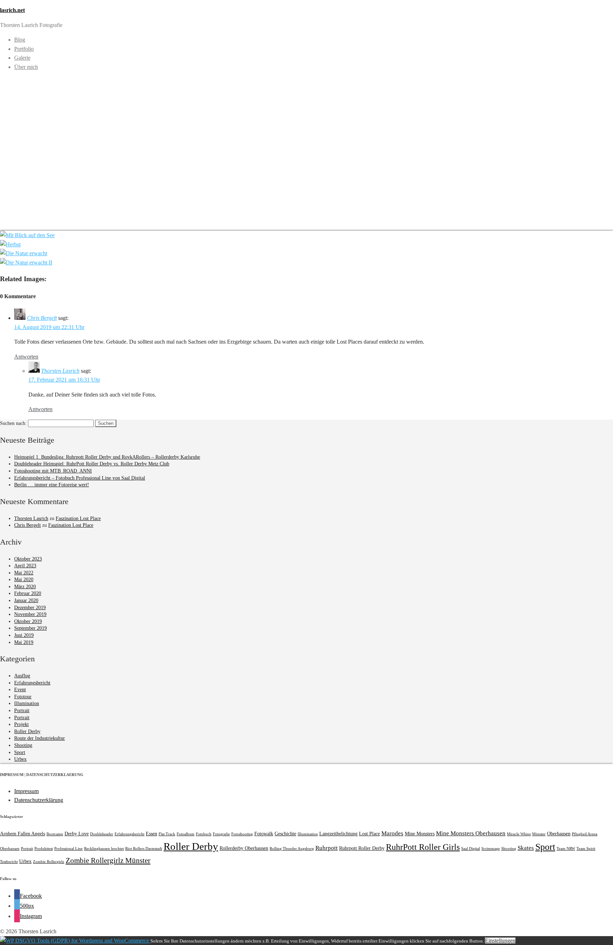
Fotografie (221, 834)
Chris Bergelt (42, 318)
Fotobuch (203, 834)
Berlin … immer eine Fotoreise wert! (51, 484)
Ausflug (22, 675)
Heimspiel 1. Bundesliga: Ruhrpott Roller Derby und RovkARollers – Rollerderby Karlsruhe (107, 457)
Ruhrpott (326, 848)
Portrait (21, 710)
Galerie (22, 58)
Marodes (392, 833)
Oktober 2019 (28, 621)
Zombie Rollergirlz (48, 862)
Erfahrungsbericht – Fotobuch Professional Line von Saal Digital (79, 478)
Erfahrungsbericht (32, 682)
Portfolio (24, 49)
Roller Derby (27, 731)
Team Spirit (585, 849)
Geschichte (285, 833)
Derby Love (77, 833)
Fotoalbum (185, 834)
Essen (151, 833)
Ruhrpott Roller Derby (362, 848)
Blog (19, 40)
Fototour (23, 696)
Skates (526, 848)
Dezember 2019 (30, 607)
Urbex (20, 759)
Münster (539, 834)
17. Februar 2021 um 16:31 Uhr (64, 380)
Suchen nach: (13, 423)
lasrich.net (12, 10)
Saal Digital (470, 849)
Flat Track (167, 834)
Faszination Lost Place (78, 518)
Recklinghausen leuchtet (104, 849)
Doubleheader (101, 834)
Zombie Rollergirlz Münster (108, 860)
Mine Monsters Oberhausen (471, 833)
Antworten (26, 357)
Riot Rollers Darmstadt (143, 849)
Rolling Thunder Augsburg (292, 849)
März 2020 (25, 586)
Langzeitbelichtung (338, 833)
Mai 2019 (23, 642)
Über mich (26, 67)
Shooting (23, 745)
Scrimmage (490, 849)
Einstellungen (500, 941)
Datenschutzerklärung (38, 800)
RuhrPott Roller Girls (423, 847)
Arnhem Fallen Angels (22, 833)
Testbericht (9, 862)
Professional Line (68, 849)
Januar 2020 (26, 600)
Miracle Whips (519, 834)
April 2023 (25, 565)
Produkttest (43, 849)
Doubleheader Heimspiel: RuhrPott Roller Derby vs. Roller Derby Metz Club (91, 463)
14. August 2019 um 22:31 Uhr (49, 327)
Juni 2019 (24, 635)
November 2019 (30, 614)
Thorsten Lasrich (60, 371)
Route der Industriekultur (39, 738)
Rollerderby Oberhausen (244, 848)
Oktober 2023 (28, 559)
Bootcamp (54, 834)
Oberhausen (558, 833)
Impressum (26, 791)
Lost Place (369, 833)
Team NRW (566, 849)
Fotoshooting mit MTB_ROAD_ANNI (53, 471)
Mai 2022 (23, 572)
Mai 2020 (23, 579)
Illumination (26, 703)
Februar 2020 (27, 593)
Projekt (21, 724)
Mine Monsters (420, 833)
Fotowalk (263, 833)
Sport (19, 752)
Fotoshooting (242, 834)
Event (20, 689)
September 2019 (30, 628)
